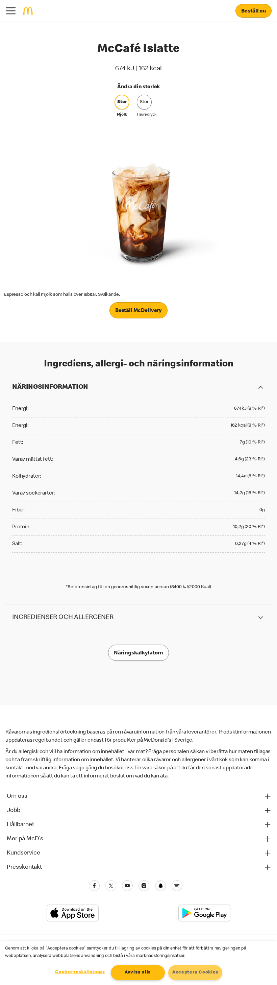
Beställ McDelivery (138, 311)
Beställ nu (253, 11)
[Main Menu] (11, 11)
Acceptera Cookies (195, 972)
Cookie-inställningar (80, 972)
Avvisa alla (138, 972)
